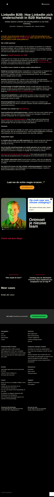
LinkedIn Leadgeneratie (33, 337)
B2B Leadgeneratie (32, 333)
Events (3, 367)
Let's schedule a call (27, 187)
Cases (3, 380)
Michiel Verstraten (40, 26)
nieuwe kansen (42, 60)
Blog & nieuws (31, 371)
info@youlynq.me (14, 410)
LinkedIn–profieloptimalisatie (35, 339)
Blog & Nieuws (4, 337)
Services (31, 331)
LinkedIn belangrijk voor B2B (17, 55)
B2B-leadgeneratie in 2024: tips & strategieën (12, 351)
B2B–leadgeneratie (23, 38)
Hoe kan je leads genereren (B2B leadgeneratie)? (13, 355)
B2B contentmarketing (33, 335)
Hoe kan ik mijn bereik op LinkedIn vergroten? (15, 154)
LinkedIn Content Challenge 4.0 (8, 373)
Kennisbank (31, 369)
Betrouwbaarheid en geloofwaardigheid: (13, 119)
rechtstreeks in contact (45, 62)
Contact (3, 339)
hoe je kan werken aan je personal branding (20, 91)
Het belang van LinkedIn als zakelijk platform (39, 349)
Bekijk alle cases (8, 295)
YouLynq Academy (32, 373)
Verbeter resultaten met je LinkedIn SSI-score (39, 354)
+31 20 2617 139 (5, 410)
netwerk (27, 36)
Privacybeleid (31, 384)
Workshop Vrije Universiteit (7, 375)
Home (2, 333)
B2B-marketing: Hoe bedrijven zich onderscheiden (13, 353)
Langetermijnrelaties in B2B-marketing (10, 349)
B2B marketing (24, 109)
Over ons (3, 335)
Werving (30, 341)
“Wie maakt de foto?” (13, 278)
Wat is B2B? (4, 356)
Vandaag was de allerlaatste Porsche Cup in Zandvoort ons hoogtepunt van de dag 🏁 (40, 280)
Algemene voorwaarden (33, 382)
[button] (47, 4)
